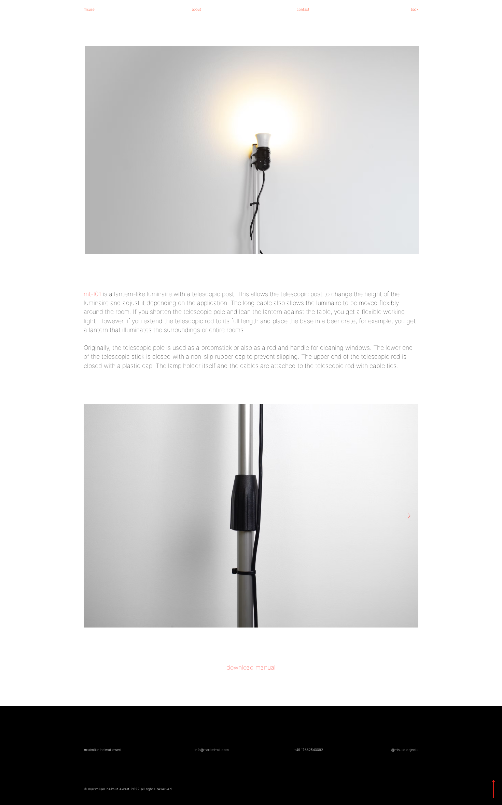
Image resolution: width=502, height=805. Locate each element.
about (196, 9)
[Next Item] (407, 516)
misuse (89, 9)
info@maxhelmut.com (211, 750)
